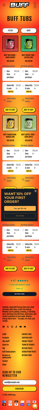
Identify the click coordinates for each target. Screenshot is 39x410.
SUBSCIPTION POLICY (29, 352)
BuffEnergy (11, 395)
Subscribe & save (10, 88)
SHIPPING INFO (27, 338)
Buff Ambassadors (9, 352)
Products (5, 338)
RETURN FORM (27, 355)
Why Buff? (6, 341)
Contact (5, 361)
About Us (5, 345)
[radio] (5, 71)
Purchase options (8, 66)
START (4, 334)
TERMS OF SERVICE (28, 345)
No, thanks (20, 216)
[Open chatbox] (34, 406)
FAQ (3, 348)
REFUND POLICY (27, 348)
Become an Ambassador (6, 356)
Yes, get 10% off (20, 208)
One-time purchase (10, 74)
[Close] (35, 191)
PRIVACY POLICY (27, 341)
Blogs (4, 364)
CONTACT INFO (26, 334)
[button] (35, 3)
